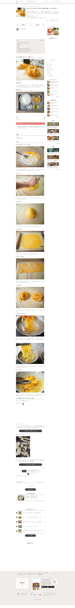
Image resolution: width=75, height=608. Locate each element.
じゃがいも (37, 3)
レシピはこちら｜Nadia (30, 464)
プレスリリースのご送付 (46, 594)
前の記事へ (23, 24)
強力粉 (17, 116)
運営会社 (44, 595)
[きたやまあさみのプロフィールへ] (30, 29)
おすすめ (52, 1)
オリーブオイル (18, 118)
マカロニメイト (25, 574)
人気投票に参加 (40, 574)
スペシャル (35, 574)
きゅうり (27, 3)
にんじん (34, 3)
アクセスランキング (30, 574)
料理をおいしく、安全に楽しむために (54, 594)
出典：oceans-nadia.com (18, 457)
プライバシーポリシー (50, 595)
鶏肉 (41, 3)
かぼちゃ (25, 3)
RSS (49, 594)
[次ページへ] (35, 474)
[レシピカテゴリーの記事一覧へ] (28, 17)
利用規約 (47, 595)
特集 (18, 574)
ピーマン (22, 3)
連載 (21, 574)
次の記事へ (37, 24)
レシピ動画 (45, 1)
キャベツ (30, 3)
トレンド (49, 1)
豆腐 (32, 3)
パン (39, 3)
